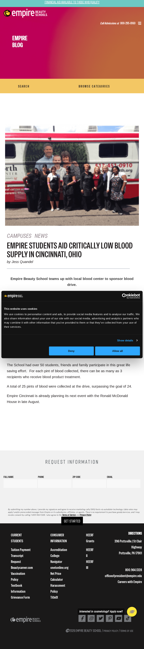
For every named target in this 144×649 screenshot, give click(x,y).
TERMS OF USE (126, 631)
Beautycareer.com (22, 567)
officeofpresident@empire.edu (123, 575)
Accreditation (58, 549)
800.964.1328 (133, 569)
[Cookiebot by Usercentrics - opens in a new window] (124, 296)
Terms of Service (69, 515)
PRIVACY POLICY (110, 631)
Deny (71, 350)
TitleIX (54, 597)
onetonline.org (59, 567)
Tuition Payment (21, 549)
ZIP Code (76, 477)
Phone (41, 477)
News (41, 236)
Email (110, 477)
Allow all (117, 350)
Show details (125, 340)
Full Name (9, 477)
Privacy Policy (85, 515)
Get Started (72, 521)
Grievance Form (20, 597)
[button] (139, 24)
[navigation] (30, 13)
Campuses (19, 236)
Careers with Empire (130, 581)
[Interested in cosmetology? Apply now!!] (132, 612)
